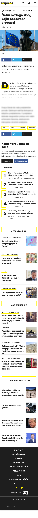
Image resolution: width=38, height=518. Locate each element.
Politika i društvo (15, 178)
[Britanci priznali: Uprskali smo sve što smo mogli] (31, 275)
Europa (32, 128)
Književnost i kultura (16, 216)
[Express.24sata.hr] (7, 1)
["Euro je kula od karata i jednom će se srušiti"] (31, 292)
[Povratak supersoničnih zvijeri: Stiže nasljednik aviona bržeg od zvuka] (31, 332)
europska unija (18, 128)
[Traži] (23, 3)
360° (10, 187)
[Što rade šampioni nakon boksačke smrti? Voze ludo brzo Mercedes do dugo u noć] (31, 363)
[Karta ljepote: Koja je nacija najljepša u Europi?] (31, 241)
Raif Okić (10, 27)
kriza (5, 128)
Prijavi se (7, 161)
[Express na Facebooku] (17, 488)
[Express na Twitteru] (22, 488)
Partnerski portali (19, 499)
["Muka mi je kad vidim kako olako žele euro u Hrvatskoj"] (31, 258)
